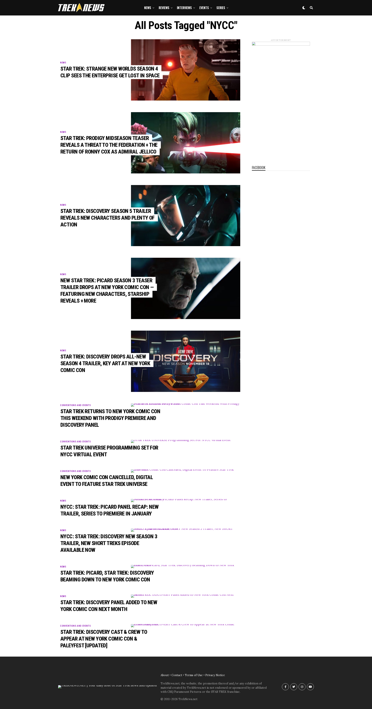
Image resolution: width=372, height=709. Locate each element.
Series (220, 7)
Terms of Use (194, 675)
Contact (176, 675)
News (147, 7)
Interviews (184, 7)
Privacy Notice (215, 675)
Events (204, 7)
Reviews (164, 7)
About (165, 675)
